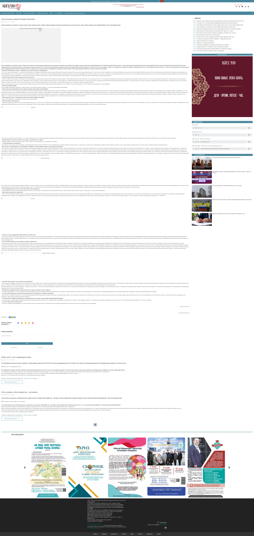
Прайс (132, 534)
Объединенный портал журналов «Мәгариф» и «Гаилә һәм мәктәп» (105, 1)
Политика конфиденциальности (94, 528)
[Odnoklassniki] (245, 6)
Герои (51, 13)
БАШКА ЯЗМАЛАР (222, 54)
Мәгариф (13, 21)
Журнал (95, 534)
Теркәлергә (40, 347)
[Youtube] (242, 6)
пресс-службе (82, 405)
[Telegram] (248, 6)
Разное (158, 534)
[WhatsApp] (13, 317)
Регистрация (237, 4)
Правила (124, 534)
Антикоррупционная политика (93, 523)
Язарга (27, 343)
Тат (159, 1)
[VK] (236, 6)
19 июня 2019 (6, 21)
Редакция (104, 534)
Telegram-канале (28, 378)
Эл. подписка (59, 13)
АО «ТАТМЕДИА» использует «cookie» (95, 525)
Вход (241, 4)
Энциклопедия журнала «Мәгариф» (75, 13)
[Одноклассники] (11, 317)
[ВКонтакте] (9, 317)
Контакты (140, 534)
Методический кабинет (7, 13)
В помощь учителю (29, 13)
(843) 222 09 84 (163, 524)
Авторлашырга (14, 347)
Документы (150, 534)
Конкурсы (19, 13)
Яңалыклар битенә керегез (10, 382)
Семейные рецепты (42, 13)
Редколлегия (114, 534)
